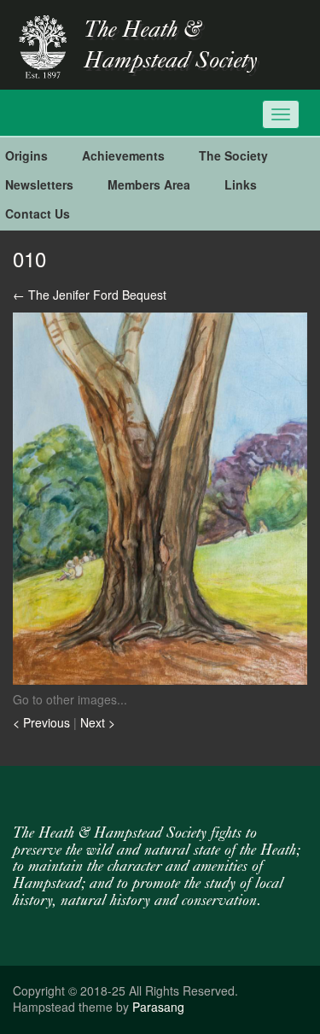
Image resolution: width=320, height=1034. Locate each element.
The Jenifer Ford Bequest (89, 294)
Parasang (158, 1006)
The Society (233, 155)
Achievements (123, 155)
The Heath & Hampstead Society (171, 46)
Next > (97, 722)
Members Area (149, 184)
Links (240, 184)
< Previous (43, 722)
